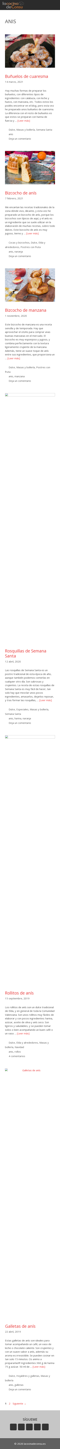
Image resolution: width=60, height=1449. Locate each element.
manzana (19, 376)
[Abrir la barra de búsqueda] (45, 5)
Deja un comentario (20, 138)
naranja (18, 251)
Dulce (12, 129)
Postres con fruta (30, 247)
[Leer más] (24, 120)
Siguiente (19, 1403)
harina (17, 718)
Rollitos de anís (19, 993)
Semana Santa (44, 129)
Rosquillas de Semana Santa (25, 653)
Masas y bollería (25, 129)
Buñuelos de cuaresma (26, 76)
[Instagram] (37, 1427)
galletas (19, 1384)
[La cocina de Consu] (14, 5)
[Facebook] (21, 1427)
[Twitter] (29, 1427)
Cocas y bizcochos (19, 242)
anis (11, 134)
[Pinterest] (45, 1427)
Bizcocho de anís (20, 193)
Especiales (22, 709)
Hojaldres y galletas (27, 1375)
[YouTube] (13, 1427)
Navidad (19, 1047)
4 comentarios (17, 1056)
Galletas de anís (20, 1326)
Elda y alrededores (27, 1042)
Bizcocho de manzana (25, 310)
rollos (17, 1051)
